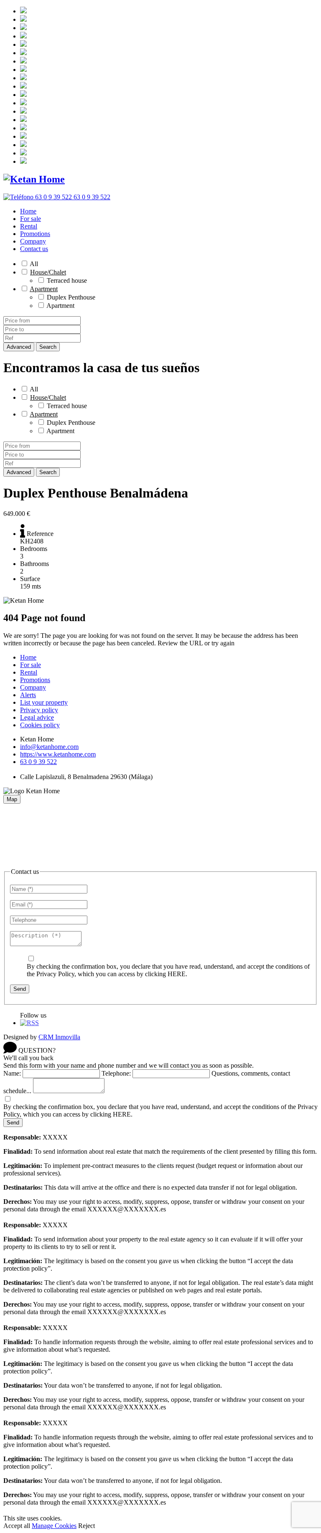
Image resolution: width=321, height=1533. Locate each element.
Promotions (35, 233)
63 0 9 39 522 (38, 761)
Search (47, 347)
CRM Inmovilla (59, 1037)
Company (33, 241)
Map (12, 799)
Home (28, 211)
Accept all (16, 1525)
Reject (86, 1525)
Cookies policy (40, 724)
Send (19, 989)
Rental (28, 226)
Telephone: (116, 1073)
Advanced (19, 347)
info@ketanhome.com (49, 746)
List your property (44, 702)
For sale (30, 218)
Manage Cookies (54, 1525)
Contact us (34, 248)
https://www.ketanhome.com (58, 754)
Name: (12, 1073)
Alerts (28, 694)
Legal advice (37, 717)
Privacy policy (39, 709)
